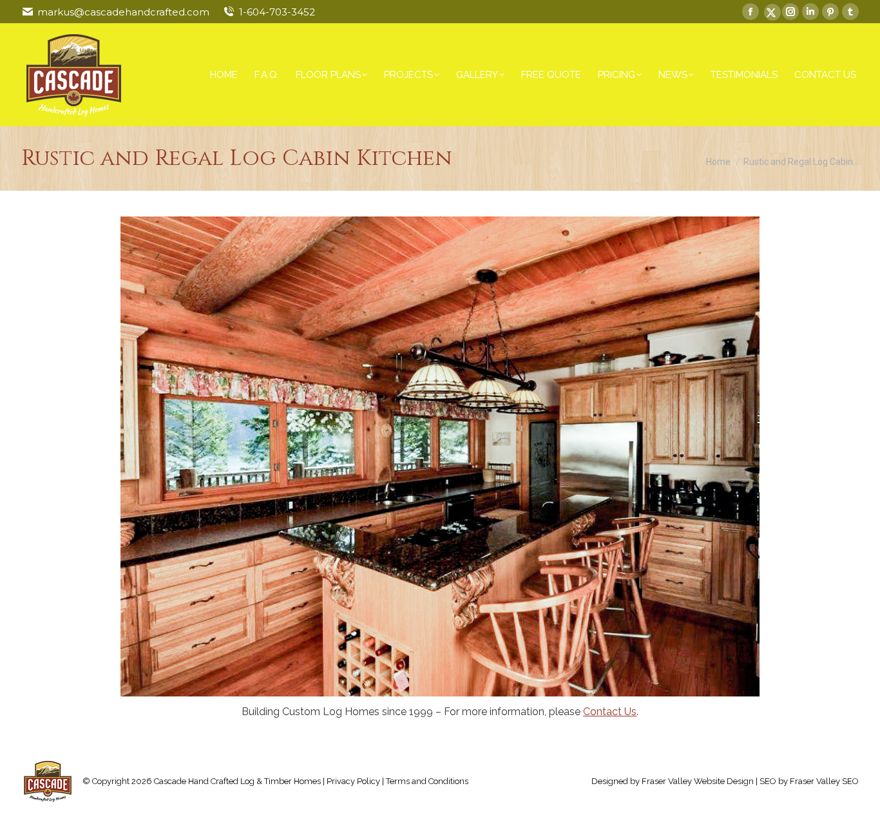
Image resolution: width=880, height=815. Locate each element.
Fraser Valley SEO (824, 781)
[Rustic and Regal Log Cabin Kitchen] (440, 456)
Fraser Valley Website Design (698, 781)
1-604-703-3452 (277, 12)
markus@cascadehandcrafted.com (123, 12)
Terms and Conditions (427, 781)
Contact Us (609, 711)
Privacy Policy (353, 781)
